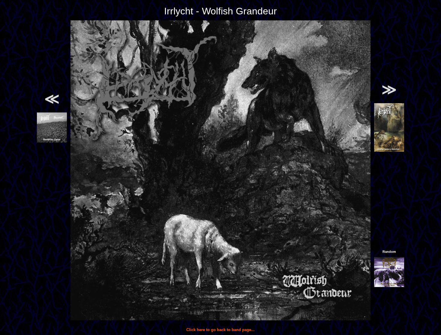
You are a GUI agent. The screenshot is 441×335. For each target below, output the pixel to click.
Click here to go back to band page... (220, 330)
